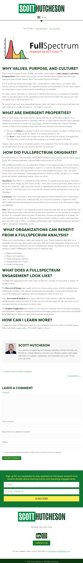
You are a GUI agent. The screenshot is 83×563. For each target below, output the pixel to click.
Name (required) (8, 421)
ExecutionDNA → (74, 376)
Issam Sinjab (36, 123)
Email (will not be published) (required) (16, 432)
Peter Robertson (57, 157)
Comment (5, 392)
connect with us (21, 328)
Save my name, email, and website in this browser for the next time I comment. (33, 452)
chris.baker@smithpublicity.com (59, 551)
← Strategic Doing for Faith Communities (17, 371)
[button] (41, 498)
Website (5, 442)
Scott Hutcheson (41, 28)
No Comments (54, 28)
